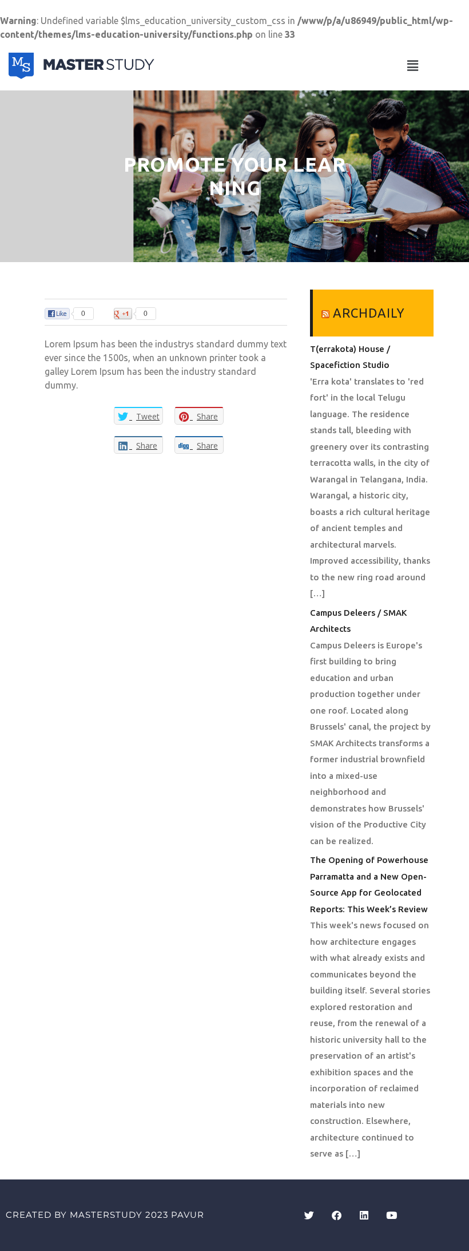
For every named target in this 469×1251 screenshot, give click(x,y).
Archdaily (369, 313)
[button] (412, 65)
